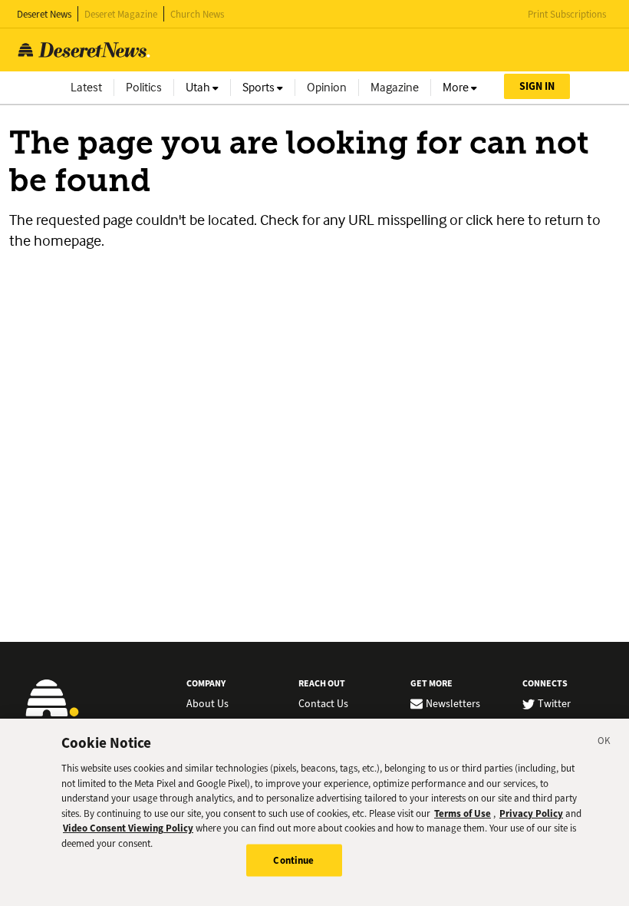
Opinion (327, 87)
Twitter (554, 704)
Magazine (394, 87)
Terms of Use (462, 813)
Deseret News (44, 14)
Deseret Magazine (120, 14)
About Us (207, 704)
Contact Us (323, 704)
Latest (86, 87)
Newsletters (453, 704)
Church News (197, 14)
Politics (144, 87)
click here (495, 219)
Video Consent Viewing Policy (128, 828)
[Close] (604, 743)
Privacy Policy (531, 813)
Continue (293, 860)
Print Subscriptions (567, 14)
